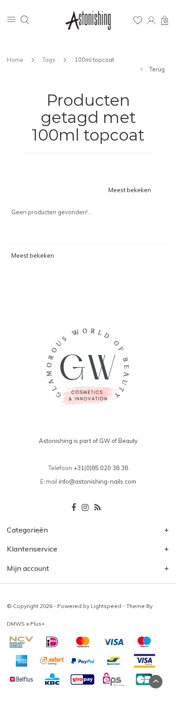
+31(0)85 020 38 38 (101, 467)
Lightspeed (106, 606)
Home (15, 59)
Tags (49, 59)
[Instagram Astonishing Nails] (85, 508)
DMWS (16, 623)
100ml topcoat (94, 59)
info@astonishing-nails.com (97, 481)
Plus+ (37, 623)
